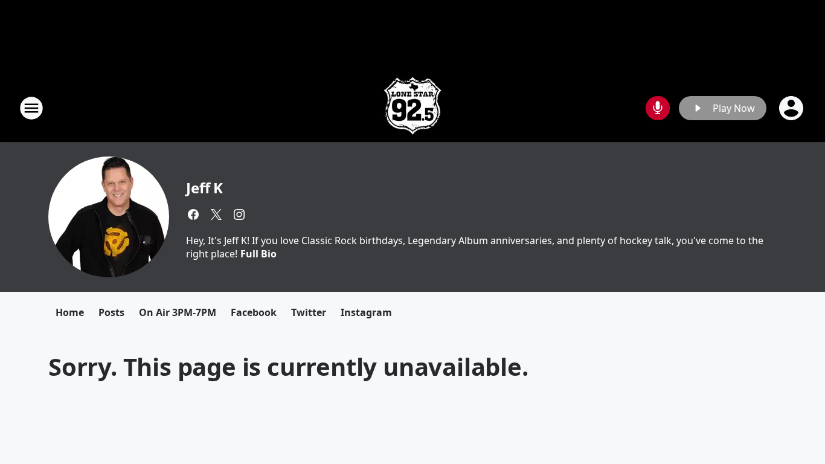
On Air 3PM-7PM (177, 312)
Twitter (308, 312)
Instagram (366, 312)
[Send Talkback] (658, 108)
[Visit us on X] (216, 214)
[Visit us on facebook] (193, 214)
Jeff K (204, 188)
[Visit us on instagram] (239, 214)
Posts (111, 312)
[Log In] (792, 108)
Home (70, 312)
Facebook (254, 312)
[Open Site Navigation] (31, 108)
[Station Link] (412, 108)
